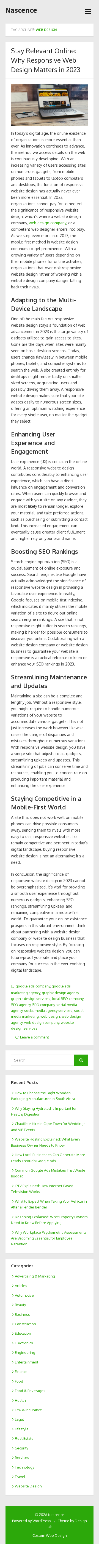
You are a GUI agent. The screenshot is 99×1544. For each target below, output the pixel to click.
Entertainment (26, 1362)
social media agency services (48, 1010)
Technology (24, 1467)
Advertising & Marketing (35, 1276)
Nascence (21, 10)
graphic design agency (60, 993)
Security (21, 1448)
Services (22, 1457)
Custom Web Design (49, 1535)
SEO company (43, 1004)
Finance (21, 1371)
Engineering (25, 1352)
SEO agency (21, 1004)
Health (20, 1400)
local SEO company (67, 998)
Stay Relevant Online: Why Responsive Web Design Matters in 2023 (45, 59)
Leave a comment (34, 1037)
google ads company (33, 986)
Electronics (24, 1343)
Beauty (20, 1304)
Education (23, 1333)
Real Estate (24, 1438)
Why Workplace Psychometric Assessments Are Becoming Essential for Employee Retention (49, 1238)
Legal (19, 1419)
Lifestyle (22, 1429)
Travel (20, 1476)
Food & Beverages (30, 1390)
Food (19, 1381)
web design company (47, 222)
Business (22, 1314)
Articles (21, 1285)
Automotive (24, 1295)
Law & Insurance (28, 1410)
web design (50, 1016)
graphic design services (30, 998)
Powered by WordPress (31, 1520)
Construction (25, 1324)
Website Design (28, 1486)
